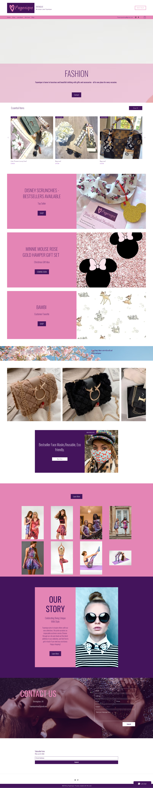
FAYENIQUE (39, 6)
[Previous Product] (8, 137)
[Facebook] (138, 17)
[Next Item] (143, 394)
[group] (76, 141)
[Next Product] (145, 137)
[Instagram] (136, 17)
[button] (145, 17)
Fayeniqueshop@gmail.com (125, 17)
